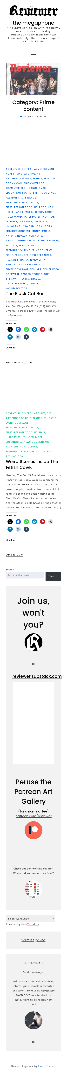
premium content (18, 250)
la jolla (11, 221)
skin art (35, 269)
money (36, 231)
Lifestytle (40, 221)
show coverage (17, 269)
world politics (16, 288)
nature (11, 235)
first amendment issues (22, 202)
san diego (13, 264)
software (13, 274)
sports (26, 274)
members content (18, 231)
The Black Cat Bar (25, 294)
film (21, 197)
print (9, 255)
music (46, 231)
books (10, 183)
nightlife (39, 240)
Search (10, 569)
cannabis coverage (30, 183)
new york (35, 235)
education (13, 192)
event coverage (44, 192)
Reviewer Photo (17, 259)
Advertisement (44, 169)
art (39, 173)
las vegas (25, 221)
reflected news (40, 255)
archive (29, 173)
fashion (11, 197)
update (34, 283)
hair (51, 207)
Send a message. (33, 972)
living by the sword (20, 226)
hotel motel (31, 216)
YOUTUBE (27, 940)
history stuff (43, 212)
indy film (48, 216)
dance (33, 188)
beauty (37, 178)
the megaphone (33, 22)
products (21, 255)
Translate (33, 924)
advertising (14, 173)
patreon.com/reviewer (33, 816)
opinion (52, 240)
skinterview (51, 269)
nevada (22, 235)
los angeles (43, 226)
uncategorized (16, 283)
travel (35, 278)
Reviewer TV (37, 259)
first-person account (22, 207)
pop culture (27, 245)
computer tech (16, 188)
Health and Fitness (19, 212)
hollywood (14, 216)
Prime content (42, 250)
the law (11, 278)
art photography (18, 178)
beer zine (50, 178)
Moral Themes (46, 1066)
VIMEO (40, 940)
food (43, 207)
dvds (42, 188)
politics (11, 245)
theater (23, 278)
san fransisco (31, 264)
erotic (27, 192)
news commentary (19, 240)
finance (30, 197)
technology (41, 274)
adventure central (19, 169)
